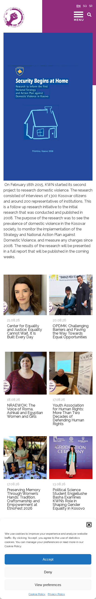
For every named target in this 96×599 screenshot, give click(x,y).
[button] (89, 524)
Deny (48, 572)
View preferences (48, 585)
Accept (48, 559)
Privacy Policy (56, 594)
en (78, 6)
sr (91, 6)
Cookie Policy (37, 594)
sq (85, 6)
